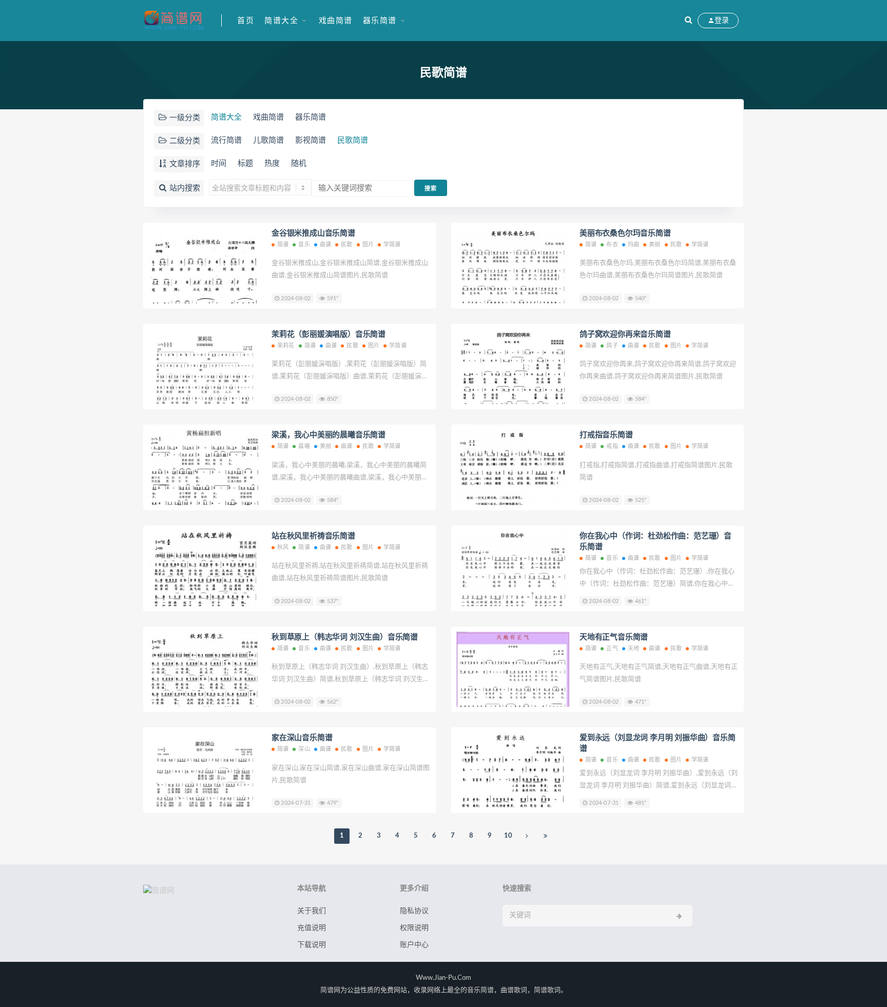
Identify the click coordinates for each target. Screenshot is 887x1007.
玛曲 (633, 244)
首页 (245, 21)
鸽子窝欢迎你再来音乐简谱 (625, 334)
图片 (368, 244)
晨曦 (304, 446)
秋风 (282, 547)
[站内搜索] (688, 20)
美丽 (654, 244)
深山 (304, 749)
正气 (612, 648)
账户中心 (414, 944)
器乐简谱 (380, 21)
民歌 (346, 244)
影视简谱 (310, 140)
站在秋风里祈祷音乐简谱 (313, 536)
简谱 (282, 244)
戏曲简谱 (336, 21)
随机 (298, 163)
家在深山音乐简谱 (302, 738)
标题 (245, 163)
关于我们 (311, 911)
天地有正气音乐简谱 (614, 637)
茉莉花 (286, 345)
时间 (218, 163)
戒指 (612, 446)
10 (508, 835)
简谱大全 (281, 21)
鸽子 (612, 345)
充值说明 (311, 928)
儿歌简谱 (268, 140)
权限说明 (414, 928)
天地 (633, 648)
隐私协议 (414, 911)
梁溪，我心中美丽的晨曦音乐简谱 (328, 435)
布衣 (612, 244)
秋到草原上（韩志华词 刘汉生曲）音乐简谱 (345, 637)
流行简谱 (226, 140)
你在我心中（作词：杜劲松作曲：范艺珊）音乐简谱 (655, 541)
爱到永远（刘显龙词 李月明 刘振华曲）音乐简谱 (658, 743)
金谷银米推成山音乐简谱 (313, 233)
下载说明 (311, 944)
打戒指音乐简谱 (606, 435)
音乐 (304, 244)
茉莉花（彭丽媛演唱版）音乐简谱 (328, 334)
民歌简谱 (352, 140)
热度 (272, 163)
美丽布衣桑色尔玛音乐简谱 (625, 233)
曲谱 (325, 244)
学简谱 (392, 244)
